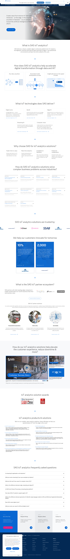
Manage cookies (12, 551)
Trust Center (25, 554)
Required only (15, 548)
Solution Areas (44, 4)
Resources (55, 4)
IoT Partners (50, 4)
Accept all (9, 548)
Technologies (38, 4)
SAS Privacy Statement (17, 541)
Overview (33, 4)
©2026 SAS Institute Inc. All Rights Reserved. (34, 554)
